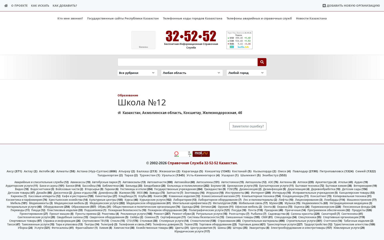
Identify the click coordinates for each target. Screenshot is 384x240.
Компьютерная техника (258, 196)
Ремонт (159, 214)
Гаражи (110, 189)
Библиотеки (110, 186)
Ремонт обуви (181, 214)
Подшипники (93, 210)
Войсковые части (67, 189)
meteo (143, 47)
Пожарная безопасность (124, 210)
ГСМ (230, 189)
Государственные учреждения (175, 189)
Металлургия (222, 203)
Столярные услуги (171, 221)
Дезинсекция (248, 189)
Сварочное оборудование (107, 217)
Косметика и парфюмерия (24, 200)
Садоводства (277, 214)
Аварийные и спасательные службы (39, 182)
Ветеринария (363, 186)
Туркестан (148, 175)
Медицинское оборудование (146, 203)
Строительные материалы (260, 221)
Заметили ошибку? (248, 126)
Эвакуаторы (257, 228)
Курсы (129, 200)
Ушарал (227, 175)
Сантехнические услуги (34, 217)
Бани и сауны (49, 186)
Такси (11, 224)
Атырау (124, 171)
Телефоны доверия (166, 224)
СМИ (264, 217)
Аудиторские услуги (19, 186)
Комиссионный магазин (218, 196)
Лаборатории (182, 200)
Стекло (115, 221)
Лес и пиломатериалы (258, 200)
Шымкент (248, 175)
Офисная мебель (246, 207)
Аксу (10, 171)
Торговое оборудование (215, 224)
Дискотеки (61, 193)
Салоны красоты (302, 214)
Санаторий (328, 214)
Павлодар (300, 171)
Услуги (39, 228)
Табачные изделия (357, 221)
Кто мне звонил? (70, 18)
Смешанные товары (239, 217)
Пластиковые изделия (62, 210)
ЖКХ (140, 193)
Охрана (282, 207)
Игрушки (212, 193)
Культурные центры (102, 200)
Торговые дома (248, 224)
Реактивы (108, 214)
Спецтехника (307, 217)
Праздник (271, 210)
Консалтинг (318, 196)
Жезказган (167, 171)
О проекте (19, 5)
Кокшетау (212, 171)
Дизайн (41, 193)
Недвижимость (312, 203)
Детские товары (19, 193)
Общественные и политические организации (144, 207)
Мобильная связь (251, 203)
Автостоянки (230, 182)
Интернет (257, 193)
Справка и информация (59, 221)
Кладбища (126, 196)
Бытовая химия (336, 186)
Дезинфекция (272, 189)
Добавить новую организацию (353, 5)
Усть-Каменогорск (201, 175)
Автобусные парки (104, 182)
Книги (158, 196)
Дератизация (297, 189)
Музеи (273, 203)
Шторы (237, 228)
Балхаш (143, 171)
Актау (28, 171)
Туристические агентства (351, 224)
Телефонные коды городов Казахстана (192, 18)
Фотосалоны (60, 228)
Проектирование (31, 214)
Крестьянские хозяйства (66, 200)
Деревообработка (323, 189)
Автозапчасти (156, 182)
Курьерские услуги (152, 200)
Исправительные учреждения (313, 193)
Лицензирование (307, 200)
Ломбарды (331, 200)
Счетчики (330, 221)
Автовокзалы (132, 182)
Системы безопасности (203, 217)
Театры (89, 224)
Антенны (286, 182)
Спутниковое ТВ (93, 221)
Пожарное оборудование (165, 210)
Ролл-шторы (237, 214)
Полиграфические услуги (206, 210)
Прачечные (293, 210)
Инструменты (234, 193)
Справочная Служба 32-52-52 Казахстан (202, 163)
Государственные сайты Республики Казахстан (123, 18)
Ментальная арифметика (190, 203)
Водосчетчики (40, 189)
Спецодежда (283, 217)
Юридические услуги (188, 231)
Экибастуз (270, 175)
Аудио (358, 182)
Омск (282, 171)
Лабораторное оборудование (218, 200)
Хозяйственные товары (152, 228)
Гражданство (213, 189)
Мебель (15, 203)
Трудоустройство (315, 224)
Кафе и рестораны (74, 196)
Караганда (190, 171)
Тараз (128, 175)
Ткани (188, 224)
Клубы (142, 196)
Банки (70, 186)
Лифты (283, 200)
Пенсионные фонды (357, 207)
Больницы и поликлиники (185, 186)
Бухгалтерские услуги (274, 186)
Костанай (239, 171)
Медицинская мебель (69, 203)
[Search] (262, 62)
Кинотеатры (103, 196)
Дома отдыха (83, 193)
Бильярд (131, 186)
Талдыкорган (107, 175)
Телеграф (107, 224)
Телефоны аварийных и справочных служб (259, 18)
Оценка (299, 207)
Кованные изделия (182, 196)
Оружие (223, 207)
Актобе (44, 171)
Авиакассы (77, 182)
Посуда (236, 210)
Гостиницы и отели (133, 189)
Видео (19, 189)
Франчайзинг (84, 228)
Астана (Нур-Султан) (93, 171)
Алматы (62, 171)
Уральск (168, 175)
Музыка (290, 203)
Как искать (40, 5)
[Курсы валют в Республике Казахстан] (240, 40)
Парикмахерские (323, 207)
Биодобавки (152, 186)
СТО (129, 221)
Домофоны (106, 193)
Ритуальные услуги (209, 214)
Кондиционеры (293, 196)
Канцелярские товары (354, 193)
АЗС (270, 182)
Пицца (35, 210)
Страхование (227, 221)
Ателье (343, 182)
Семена (150, 217)
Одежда (187, 207)
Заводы (154, 193)
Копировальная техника (349, 196)
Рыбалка (257, 214)
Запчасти (173, 193)
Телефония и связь (132, 224)
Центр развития (201, 228)
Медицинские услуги (104, 203)
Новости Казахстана (311, 18)
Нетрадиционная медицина (349, 203)
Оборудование (53, 207)
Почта (252, 210)
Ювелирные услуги (347, 228)
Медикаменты (39, 203)
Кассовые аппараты (41, 196)
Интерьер (279, 193)
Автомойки (182, 182)
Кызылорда (262, 171)
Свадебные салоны (70, 217)
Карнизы (17, 196)
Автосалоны (204, 182)
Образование (128, 95)
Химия (103, 228)
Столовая (146, 221)
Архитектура (324, 182)
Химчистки (121, 228)
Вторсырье (92, 189)
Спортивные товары (23, 221)
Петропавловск (332, 171)
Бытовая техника (307, 186)
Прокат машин (59, 214)
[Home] (6, 6)
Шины (222, 228)
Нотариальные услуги (22, 207)
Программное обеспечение (326, 210)
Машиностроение (359, 200)
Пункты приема (86, 214)
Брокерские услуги (240, 186)
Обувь (102, 207)
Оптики (206, 207)
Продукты (358, 210)
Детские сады (351, 189)
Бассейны (89, 186)
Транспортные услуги (281, 224)
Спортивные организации (340, 217)
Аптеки (302, 182)
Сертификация (170, 217)
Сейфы (134, 217)
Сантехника (349, 214)
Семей (360, 171)
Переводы (18, 210)
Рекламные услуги (133, 214)
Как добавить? (65, 5)
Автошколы (253, 182)
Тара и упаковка (67, 224)
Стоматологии (200, 221)
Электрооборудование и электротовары (298, 228)
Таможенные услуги (35, 224)
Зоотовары (192, 193)
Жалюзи (124, 193)
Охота (268, 207)
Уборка (23, 228)
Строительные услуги (301, 221)
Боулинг (216, 186)
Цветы (179, 228)
